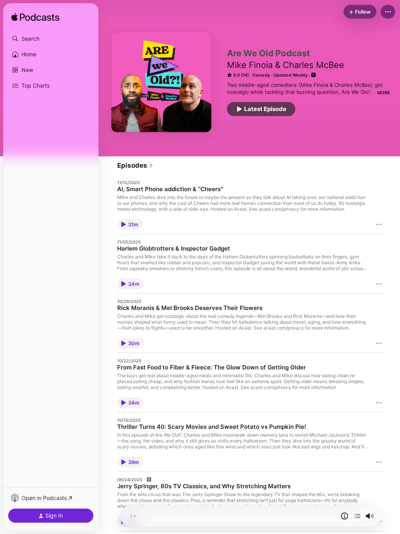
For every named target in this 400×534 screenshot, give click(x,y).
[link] (135, 165)
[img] (35, 18)
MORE (383, 92)
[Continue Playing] (357, 516)
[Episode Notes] (344, 516)
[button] (51, 38)
